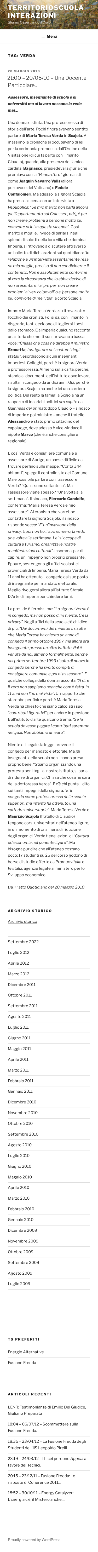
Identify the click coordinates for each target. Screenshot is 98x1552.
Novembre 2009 (23, 1241)
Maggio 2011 (19, 1048)
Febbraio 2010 (21, 1209)
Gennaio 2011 (20, 1091)
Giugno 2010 (19, 1166)
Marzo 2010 (19, 1198)
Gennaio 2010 (20, 1219)
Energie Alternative (26, 1352)
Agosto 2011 (19, 1016)
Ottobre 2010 (20, 1123)
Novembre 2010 (23, 1112)
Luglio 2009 (19, 1283)
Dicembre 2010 (22, 1102)
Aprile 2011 (18, 1059)
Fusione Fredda (22, 1362)
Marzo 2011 (18, 1070)
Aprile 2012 (18, 963)
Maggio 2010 (20, 1177)
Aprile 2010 (18, 1187)
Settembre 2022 (23, 942)
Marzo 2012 (18, 974)
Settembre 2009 (23, 1262)
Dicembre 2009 (22, 1230)
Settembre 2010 (23, 1134)
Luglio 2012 (18, 952)
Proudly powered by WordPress (34, 1539)
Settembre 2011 (23, 1006)
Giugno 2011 (19, 1038)
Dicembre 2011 (22, 984)
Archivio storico (22, 921)
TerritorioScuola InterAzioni (46, 11)
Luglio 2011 (18, 1027)
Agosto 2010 (20, 1145)
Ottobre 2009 (20, 1252)
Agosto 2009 (20, 1273)
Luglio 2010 (19, 1155)
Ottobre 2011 (20, 995)
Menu (52, 36)
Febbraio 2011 (20, 1081)
